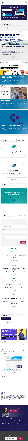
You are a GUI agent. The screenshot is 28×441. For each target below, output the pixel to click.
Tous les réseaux (6, 318)
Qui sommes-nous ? (5, 423)
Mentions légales (17, 425)
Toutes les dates (22, 215)
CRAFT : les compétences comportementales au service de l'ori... (14, 128)
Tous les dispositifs (22, 140)
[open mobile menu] (26, 2)
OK (20, 438)
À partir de (4, 234)
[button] (25, 237)
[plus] (13, 57)
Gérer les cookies (11, 438)
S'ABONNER (4, 28)
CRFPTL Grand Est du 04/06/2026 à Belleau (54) (13, 103)
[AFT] (5, 3)
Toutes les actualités (14, 28)
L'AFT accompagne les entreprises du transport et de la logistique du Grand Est (12, 51)
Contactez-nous (13, 410)
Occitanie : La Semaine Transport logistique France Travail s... (13, 80)
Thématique (4, 229)
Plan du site (16, 423)
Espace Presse (4, 425)
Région (3, 224)
